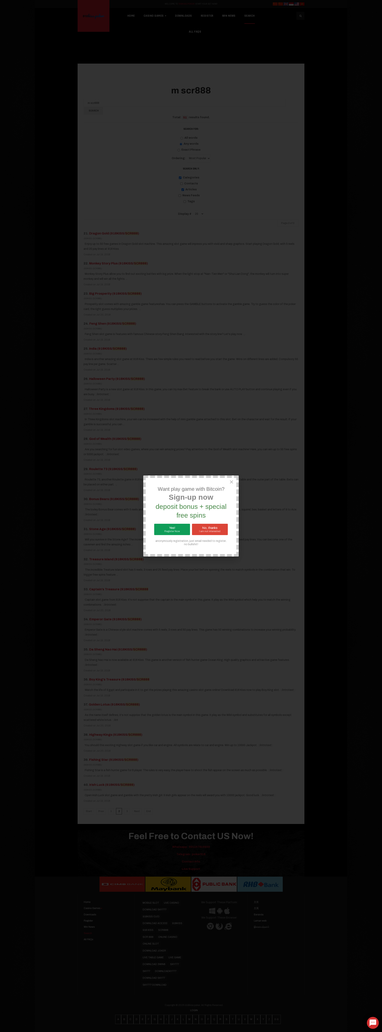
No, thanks (209, 529)
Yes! (172, 529)
